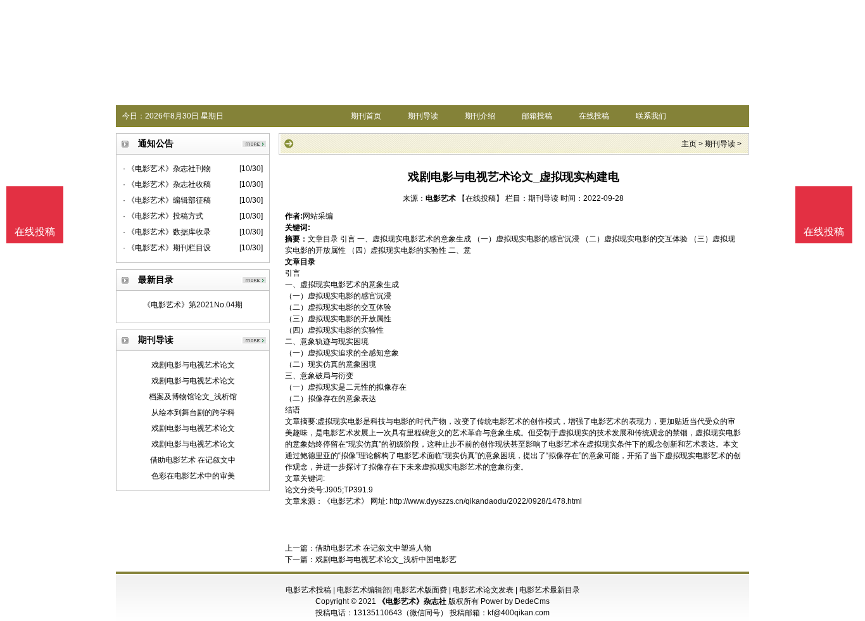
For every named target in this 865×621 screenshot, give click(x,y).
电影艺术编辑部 (363, 590)
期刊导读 (423, 116)
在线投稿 (594, 116)
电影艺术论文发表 (483, 590)
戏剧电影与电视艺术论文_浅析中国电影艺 (386, 559)
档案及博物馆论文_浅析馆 (193, 396)
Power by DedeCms (515, 601)
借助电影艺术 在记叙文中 (193, 460)
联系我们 (651, 116)
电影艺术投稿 (308, 590)
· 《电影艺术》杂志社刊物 (167, 168)
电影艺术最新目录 (549, 590)
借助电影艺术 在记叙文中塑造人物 (373, 548)
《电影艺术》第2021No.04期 (193, 304)
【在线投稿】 (480, 198)
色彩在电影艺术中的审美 (193, 475)
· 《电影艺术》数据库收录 (167, 231)
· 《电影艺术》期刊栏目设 (167, 247)
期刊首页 (366, 116)
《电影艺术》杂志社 (412, 601)
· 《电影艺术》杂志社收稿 (167, 184)
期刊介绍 (480, 116)
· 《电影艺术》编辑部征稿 (167, 200)
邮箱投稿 (537, 116)
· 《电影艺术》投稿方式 (163, 216)
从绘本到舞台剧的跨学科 (193, 412)
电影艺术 (441, 198)
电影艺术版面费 (420, 590)
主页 (689, 143)
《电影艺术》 (346, 501)
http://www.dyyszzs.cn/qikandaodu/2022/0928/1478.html (485, 501)
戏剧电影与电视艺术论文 (193, 365)
